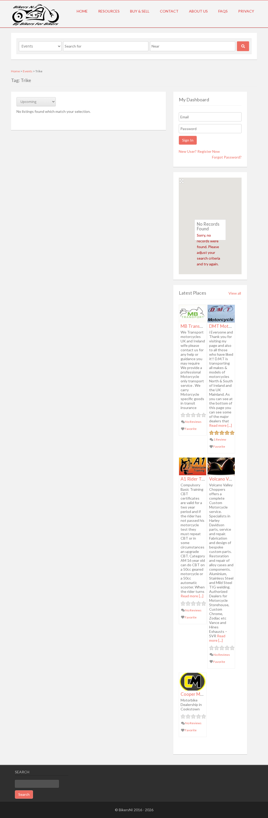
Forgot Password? (227, 157)
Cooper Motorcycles (201, 694)
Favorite (190, 429)
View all (234, 293)
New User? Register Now (199, 151)
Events (27, 71)
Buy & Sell (139, 11)
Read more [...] (220, 425)
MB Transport (194, 326)
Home (82, 11)
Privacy (246, 11)
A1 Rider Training (198, 479)
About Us (198, 11)
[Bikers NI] (35, 24)
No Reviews (193, 422)
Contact (169, 11)
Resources (109, 11)
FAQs (223, 11)
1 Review (219, 439)
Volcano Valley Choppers (233, 479)
